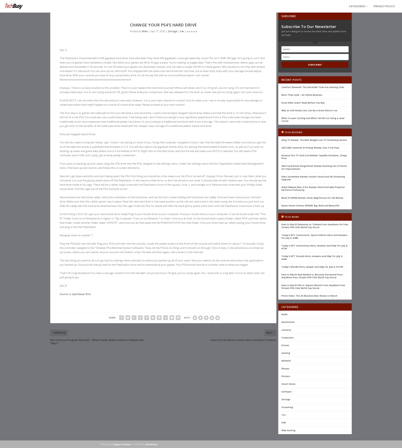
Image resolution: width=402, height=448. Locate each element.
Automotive (287, 322)
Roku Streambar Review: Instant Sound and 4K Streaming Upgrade (313, 178)
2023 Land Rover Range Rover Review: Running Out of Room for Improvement (314, 167)
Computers (287, 337)
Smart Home (288, 383)
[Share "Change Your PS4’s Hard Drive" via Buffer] (159, 318)
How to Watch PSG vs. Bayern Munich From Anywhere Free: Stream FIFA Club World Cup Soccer (313, 287)
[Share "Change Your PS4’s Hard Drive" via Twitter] (128, 318)
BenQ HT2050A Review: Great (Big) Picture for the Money (312, 197)
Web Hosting (288, 430)
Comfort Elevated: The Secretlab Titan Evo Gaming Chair (312, 87)
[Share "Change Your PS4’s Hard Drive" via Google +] (134, 318)
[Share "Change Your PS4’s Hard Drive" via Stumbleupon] (165, 318)
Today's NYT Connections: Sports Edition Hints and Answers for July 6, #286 (314, 236)
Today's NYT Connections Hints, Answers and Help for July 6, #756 (314, 247)
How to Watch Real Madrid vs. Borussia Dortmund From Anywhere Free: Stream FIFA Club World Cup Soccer (312, 276)
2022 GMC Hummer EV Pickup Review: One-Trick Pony (310, 147)
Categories (357, 6)
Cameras (286, 329)
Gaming (285, 352)
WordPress (151, 444)
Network (286, 360)
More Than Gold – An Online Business (301, 94)
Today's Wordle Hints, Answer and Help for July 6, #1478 (312, 266)
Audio (284, 314)
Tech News (291, 216)
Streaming (287, 407)
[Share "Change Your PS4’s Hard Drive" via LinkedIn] (153, 318)
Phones (285, 368)
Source (64, 294)
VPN (283, 422)
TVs (283, 414)
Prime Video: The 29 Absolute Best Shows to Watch (309, 295)
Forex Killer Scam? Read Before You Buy (303, 102)
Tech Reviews (293, 132)
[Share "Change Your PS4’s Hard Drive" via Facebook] (121, 318)
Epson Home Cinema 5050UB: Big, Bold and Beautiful (310, 205)
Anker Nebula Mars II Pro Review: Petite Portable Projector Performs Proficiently (313, 188)
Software (286, 391)
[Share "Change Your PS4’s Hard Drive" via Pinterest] (147, 318)
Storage (172, 31)
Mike (145, 31)
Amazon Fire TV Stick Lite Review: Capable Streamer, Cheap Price (314, 157)
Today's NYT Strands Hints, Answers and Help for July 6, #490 (312, 257)
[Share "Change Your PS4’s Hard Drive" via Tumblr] (140, 318)
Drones (285, 345)
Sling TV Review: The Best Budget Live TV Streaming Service (314, 139)
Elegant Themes (122, 444)
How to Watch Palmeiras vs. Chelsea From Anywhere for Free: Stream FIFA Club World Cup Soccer (314, 226)
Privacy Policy (384, 6)
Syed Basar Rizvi (81, 294)
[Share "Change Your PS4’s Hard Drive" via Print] (178, 318)
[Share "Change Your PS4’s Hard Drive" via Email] (172, 318)
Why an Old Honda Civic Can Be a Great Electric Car (309, 110)
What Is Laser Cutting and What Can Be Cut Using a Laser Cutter (313, 119)
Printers (285, 376)
